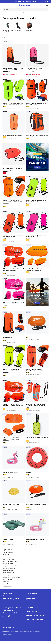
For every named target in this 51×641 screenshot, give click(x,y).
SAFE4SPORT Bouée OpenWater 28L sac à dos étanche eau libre (37, 104)
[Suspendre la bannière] (46, 1)
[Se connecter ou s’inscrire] (44, 5)
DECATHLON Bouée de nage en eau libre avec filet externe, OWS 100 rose (36, 69)
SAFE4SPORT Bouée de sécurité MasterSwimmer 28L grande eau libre (12, 201)
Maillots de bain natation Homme (9, 561)
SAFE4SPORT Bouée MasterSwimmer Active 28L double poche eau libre (35, 370)
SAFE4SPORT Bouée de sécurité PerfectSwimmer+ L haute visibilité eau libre (13, 406)
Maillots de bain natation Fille (8, 568)
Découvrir (37, 302)
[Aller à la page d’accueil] (24, 5)
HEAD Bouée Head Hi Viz (32, 336)
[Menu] (3, 5)
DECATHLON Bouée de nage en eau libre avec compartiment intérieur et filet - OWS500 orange (13, 168)
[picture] (13, 55)
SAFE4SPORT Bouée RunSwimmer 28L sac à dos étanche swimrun (13, 336)
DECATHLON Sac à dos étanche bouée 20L (37, 135)
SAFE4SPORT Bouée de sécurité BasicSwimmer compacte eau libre (12, 438)
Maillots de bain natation (7, 563)
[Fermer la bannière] (48, 1)
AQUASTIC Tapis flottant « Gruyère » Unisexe (12, 505)
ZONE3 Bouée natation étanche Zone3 (12, 135)
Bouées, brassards (6, 586)
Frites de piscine (6, 584)
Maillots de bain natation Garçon (9, 565)
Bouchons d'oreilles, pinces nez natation (11, 557)
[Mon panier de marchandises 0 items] (47, 5)
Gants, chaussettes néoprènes (18, 31)
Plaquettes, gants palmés (8, 583)
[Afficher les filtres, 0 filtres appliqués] (4, 37)
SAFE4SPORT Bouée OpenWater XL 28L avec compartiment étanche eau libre (13, 104)
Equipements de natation (8, 559)
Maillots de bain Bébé (7, 579)
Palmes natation (6, 554)
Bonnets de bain (29, 30)
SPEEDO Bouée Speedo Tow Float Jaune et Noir (37, 438)
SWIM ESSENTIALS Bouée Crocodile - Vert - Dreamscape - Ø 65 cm (14, 538)
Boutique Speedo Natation (8, 572)
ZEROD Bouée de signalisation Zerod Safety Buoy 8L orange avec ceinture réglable (35, 406)
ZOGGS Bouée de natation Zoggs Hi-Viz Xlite (36, 505)
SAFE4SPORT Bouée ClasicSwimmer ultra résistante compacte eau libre (36, 269)
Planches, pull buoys (7, 575)
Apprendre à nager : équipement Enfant (11, 577)
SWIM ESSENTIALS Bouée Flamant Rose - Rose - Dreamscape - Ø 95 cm (13, 471)
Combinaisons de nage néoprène (8, 31)
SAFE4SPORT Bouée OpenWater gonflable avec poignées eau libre (37, 201)
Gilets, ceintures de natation (8, 552)
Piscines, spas (5, 581)
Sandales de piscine (6, 566)
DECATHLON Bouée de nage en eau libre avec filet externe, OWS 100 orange (13, 69)
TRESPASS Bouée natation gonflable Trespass (35, 471)
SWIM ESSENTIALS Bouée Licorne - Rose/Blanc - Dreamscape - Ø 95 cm (35, 538)
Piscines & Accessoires (7, 570)
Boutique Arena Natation (7, 574)
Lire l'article (37, 167)
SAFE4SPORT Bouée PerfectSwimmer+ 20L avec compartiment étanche (14, 269)
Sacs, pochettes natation (8, 556)
